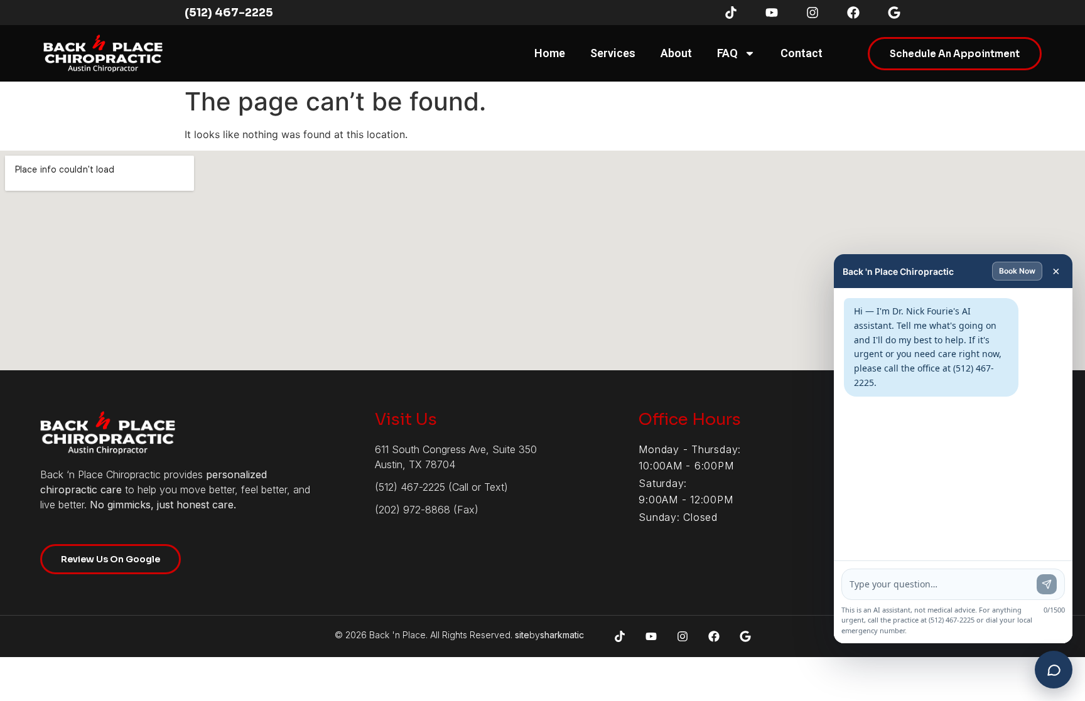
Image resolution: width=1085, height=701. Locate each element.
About (676, 53)
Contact (801, 53)
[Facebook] (853, 12)
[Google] (894, 12)
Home (549, 53)
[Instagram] (812, 12)
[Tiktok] (731, 12)
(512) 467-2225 (229, 12)
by (549, 634)
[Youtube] (771, 12)
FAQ (727, 53)
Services (612, 53)
